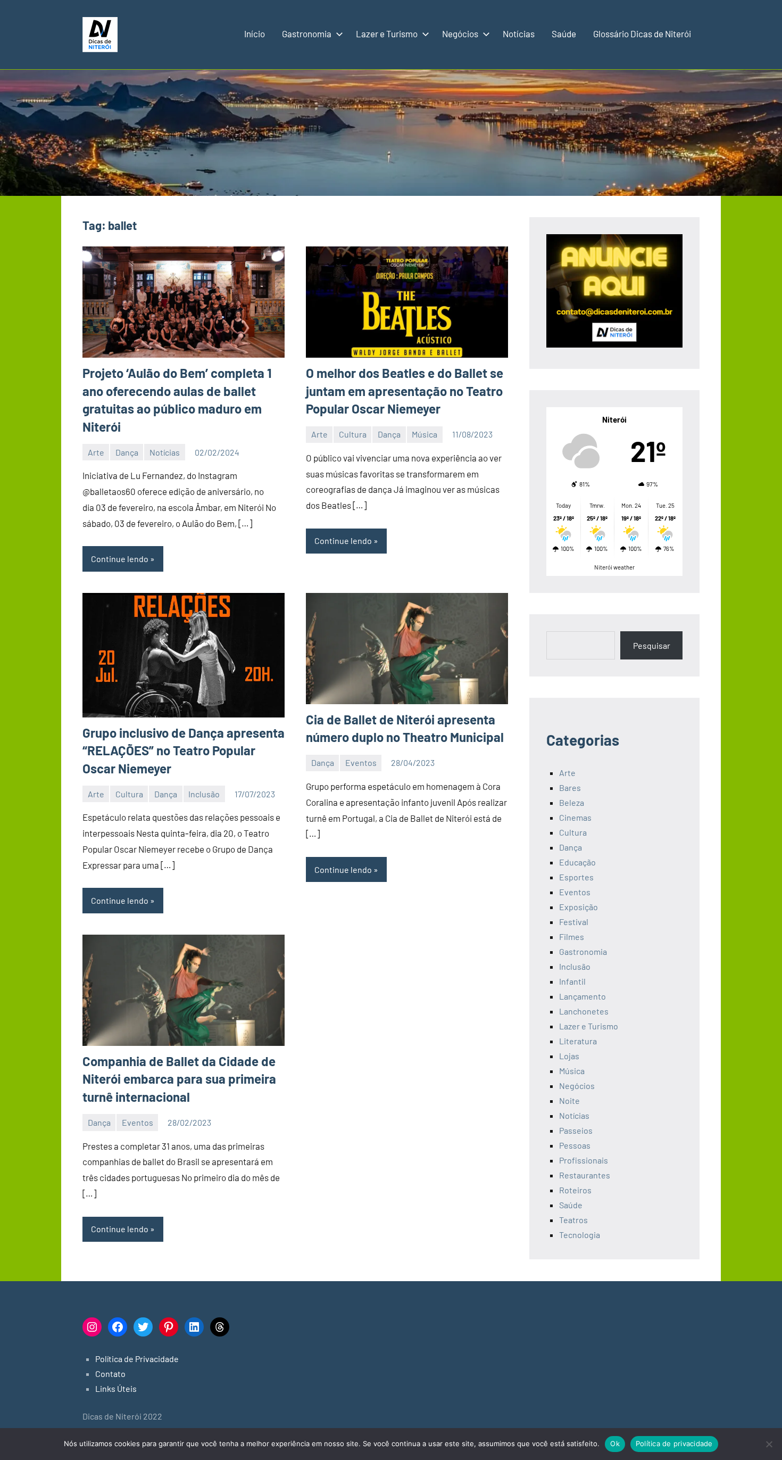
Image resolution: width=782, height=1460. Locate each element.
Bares (570, 787)
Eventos (361, 762)
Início (254, 33)
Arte (96, 452)
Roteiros (575, 1190)
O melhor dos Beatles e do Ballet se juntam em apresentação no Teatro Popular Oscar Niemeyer (404, 390)
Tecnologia (579, 1235)
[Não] (768, 1444)
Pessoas (574, 1145)
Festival (573, 922)
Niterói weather (614, 567)
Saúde (564, 33)
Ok (615, 1443)
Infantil (572, 981)
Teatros (573, 1220)
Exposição (578, 907)
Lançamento (582, 996)
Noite (569, 1100)
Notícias (519, 33)
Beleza (571, 802)
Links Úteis (116, 1388)
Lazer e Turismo (387, 33)
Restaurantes (584, 1175)
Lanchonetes (584, 1011)
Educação (577, 862)
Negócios (460, 33)
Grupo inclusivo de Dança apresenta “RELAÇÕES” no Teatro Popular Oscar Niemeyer (183, 750)
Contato (110, 1373)
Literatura (578, 1041)
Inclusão (204, 794)
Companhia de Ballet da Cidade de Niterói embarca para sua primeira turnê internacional (179, 1078)
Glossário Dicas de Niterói (642, 33)
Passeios (576, 1130)
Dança (126, 452)
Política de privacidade (674, 1443)
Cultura (353, 434)
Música (424, 434)
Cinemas (575, 817)
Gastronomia (306, 33)
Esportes (576, 877)
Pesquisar (651, 645)
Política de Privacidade (137, 1359)
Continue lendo (119, 559)
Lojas (569, 1056)
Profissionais (583, 1160)
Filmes (571, 936)
